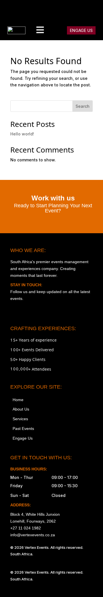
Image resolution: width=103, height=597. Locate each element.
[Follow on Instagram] (45, 10)
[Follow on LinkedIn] (93, 10)
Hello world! (22, 133)
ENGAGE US (81, 30)
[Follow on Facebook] (57, 10)
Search (83, 106)
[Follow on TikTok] (69, 10)
